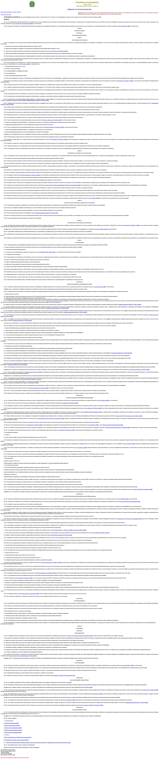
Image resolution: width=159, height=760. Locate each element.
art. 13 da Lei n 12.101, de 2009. (70, 403)
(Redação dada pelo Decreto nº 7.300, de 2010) (37, 100)
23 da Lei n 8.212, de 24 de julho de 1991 (82, 635)
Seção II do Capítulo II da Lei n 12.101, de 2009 (118, 427)
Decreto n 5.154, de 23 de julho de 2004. (113, 425)
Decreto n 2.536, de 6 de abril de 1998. (143, 489)
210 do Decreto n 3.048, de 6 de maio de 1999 (19, 737)
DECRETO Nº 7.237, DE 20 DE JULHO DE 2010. (79, 9)
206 (6, 737)
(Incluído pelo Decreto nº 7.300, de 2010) (22, 320)
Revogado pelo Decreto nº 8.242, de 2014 (11, 12)
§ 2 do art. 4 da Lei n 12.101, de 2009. (140, 369)
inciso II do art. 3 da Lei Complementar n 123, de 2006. (23, 656)
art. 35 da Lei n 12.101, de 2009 (59, 139)
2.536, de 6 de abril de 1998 (11, 723)
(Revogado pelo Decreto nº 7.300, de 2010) (121, 353)
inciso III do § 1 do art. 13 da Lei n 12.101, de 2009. (129, 416)
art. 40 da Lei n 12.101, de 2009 (125, 80)
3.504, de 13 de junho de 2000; (12, 725)
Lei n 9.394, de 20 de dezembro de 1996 (91, 412)
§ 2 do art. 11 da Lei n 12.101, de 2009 (38, 388)
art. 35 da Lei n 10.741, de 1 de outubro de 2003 (129, 518)
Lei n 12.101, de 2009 (124, 26)
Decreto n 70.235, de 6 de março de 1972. (65, 675)
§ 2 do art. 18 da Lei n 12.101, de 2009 (30, 175)
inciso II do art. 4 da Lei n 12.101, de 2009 (57, 300)
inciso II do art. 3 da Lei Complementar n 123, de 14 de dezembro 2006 (63, 185)
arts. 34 (86, 705)
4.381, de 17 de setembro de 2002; (13, 728)
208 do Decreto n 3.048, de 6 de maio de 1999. (59, 742)
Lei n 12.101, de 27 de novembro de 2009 (23, 23)
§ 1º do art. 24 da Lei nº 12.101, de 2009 (16, 100)
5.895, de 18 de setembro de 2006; (13, 732)
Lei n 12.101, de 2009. (87, 687)
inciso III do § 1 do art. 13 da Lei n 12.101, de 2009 (51, 418)
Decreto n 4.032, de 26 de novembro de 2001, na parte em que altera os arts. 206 (26, 742)
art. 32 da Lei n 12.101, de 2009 (150, 690)
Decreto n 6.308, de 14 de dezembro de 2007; (75, 530)
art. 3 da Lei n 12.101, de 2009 (59, 51)
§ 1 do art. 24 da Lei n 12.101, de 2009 (52, 120)
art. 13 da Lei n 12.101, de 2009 (93, 408)
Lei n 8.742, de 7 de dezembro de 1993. (130, 501)
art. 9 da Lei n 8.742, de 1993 (101, 532)
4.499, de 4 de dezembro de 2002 (13, 730)
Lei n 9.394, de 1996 (93, 425)
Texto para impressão (6, 14)
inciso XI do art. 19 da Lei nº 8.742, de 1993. (61, 535)
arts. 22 (69, 635)
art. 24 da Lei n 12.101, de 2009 (131, 225)
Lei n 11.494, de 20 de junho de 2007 (46, 252)
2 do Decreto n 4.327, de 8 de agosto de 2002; (16, 740)
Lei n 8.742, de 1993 (56, 530)
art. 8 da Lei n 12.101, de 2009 (33, 372)
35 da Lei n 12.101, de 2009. (96, 705)
